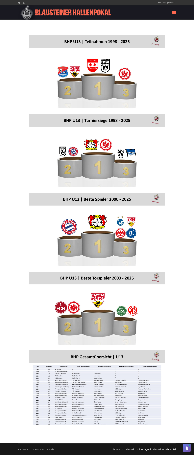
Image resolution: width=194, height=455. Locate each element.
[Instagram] (24, 2)
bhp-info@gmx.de (166, 3)
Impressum (23, 449)
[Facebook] (19, 2)
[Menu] (174, 12)
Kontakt (50, 449)
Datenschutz (38, 449)
